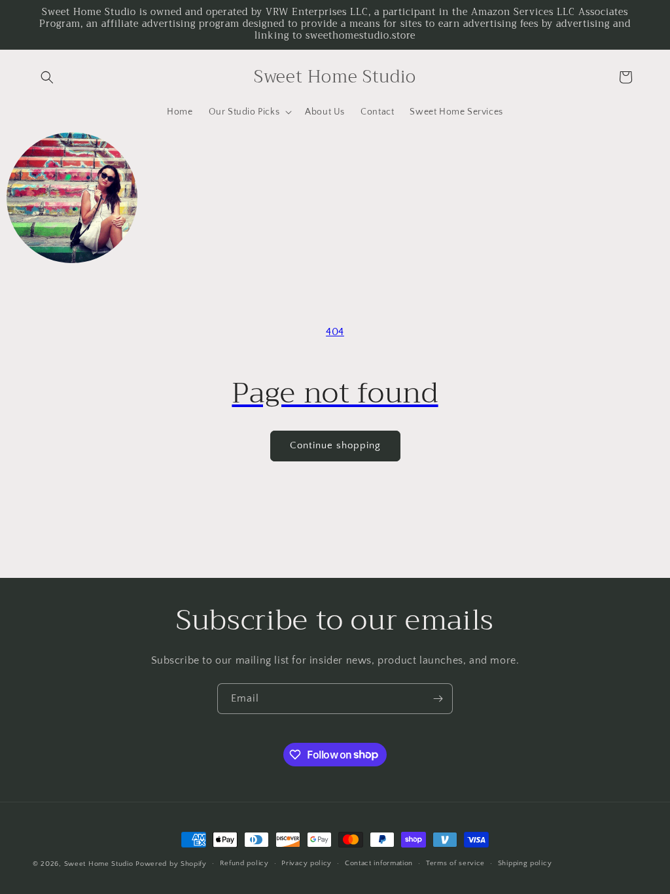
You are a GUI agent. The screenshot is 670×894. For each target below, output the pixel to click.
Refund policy (244, 863)
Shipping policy (525, 863)
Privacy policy (306, 863)
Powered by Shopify (171, 864)
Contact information (379, 863)
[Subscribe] (437, 698)
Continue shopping (335, 445)
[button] (47, 77)
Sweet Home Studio (98, 864)
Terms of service (455, 863)
